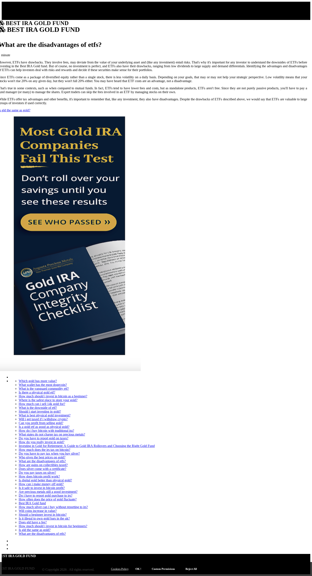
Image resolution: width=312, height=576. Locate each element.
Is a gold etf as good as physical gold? (44, 427)
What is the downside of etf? (38, 407)
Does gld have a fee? (33, 522)
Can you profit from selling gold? (41, 423)
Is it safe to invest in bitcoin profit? (42, 488)
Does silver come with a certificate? (42, 469)
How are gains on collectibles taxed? (43, 465)
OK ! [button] (138, 568)
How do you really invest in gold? (41, 442)
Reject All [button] (191, 568)
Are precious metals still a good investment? (48, 491)
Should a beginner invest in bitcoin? (43, 514)
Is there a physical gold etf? (37, 392)
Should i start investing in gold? (40, 411)
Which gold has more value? (38, 381)
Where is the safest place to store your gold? (48, 400)
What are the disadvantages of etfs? (42, 461)
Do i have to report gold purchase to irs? (45, 495)
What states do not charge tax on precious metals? (52, 434)
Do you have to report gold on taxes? (43, 438)
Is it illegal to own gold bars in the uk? (44, 518)
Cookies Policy (119, 568)
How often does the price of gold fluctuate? (48, 499)
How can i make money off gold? (41, 484)
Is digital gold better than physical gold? (45, 480)
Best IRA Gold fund (32, 503)
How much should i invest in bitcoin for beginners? (53, 526)
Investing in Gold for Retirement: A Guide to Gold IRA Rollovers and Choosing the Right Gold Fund (87, 446)
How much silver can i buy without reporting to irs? (53, 507)
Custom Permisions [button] (163, 568)
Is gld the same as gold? (35, 530)
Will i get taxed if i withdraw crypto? (43, 419)
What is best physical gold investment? (44, 415)
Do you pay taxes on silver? (37, 472)
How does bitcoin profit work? (39, 476)
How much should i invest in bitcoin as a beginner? (53, 396)
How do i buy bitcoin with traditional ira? (46, 430)
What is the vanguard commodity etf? (44, 388)
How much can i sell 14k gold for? (42, 404)
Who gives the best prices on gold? (42, 457)
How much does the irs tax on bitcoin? (44, 449)
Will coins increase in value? (38, 511)
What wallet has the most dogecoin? (43, 385)
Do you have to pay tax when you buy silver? (49, 453)
